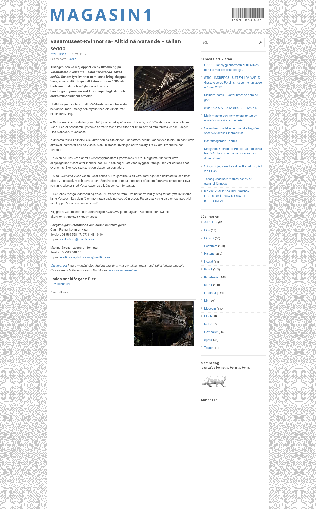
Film (207, 230)
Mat (206, 300)
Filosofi (209, 238)
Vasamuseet (59, 265)
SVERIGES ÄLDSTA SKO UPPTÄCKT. (230, 107)
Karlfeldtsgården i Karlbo (220, 140)
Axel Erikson (58, 54)
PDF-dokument (60, 283)
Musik (208, 316)
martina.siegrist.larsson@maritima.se (85, 257)
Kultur (208, 285)
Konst (208, 269)
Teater (208, 347)
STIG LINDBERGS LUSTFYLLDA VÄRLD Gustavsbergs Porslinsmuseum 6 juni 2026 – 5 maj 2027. (233, 82)
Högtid (208, 261)
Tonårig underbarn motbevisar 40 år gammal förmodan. (227, 181)
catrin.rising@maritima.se (77, 239)
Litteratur (210, 292)
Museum (210, 308)
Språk (208, 339)
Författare (210, 246)
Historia (71, 59)
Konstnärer (211, 277)
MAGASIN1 (102, 14)
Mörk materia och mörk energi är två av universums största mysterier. (230, 118)
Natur (207, 324)
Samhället (211, 332)
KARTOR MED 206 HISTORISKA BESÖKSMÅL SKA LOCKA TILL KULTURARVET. (226, 196)
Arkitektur (210, 222)
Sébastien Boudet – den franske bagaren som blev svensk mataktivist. (231, 130)
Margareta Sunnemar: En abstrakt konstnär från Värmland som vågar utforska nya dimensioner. (233, 153)
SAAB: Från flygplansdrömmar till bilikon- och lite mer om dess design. (232, 67)
